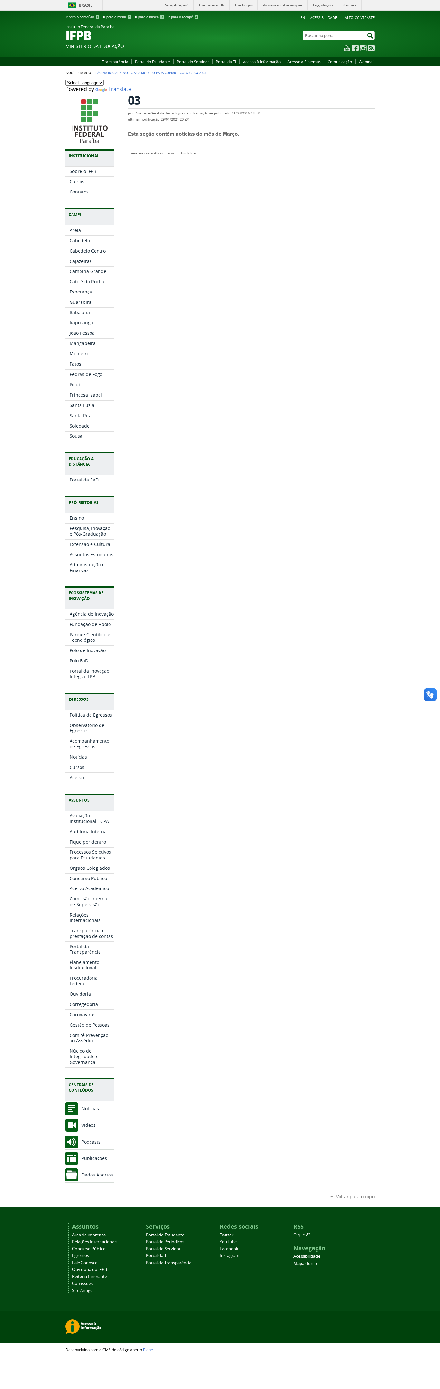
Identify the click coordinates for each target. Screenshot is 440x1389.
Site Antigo (82, 1290)
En (303, 17)
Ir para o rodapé (182, 17)
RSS (371, 48)
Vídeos (88, 1125)
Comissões (82, 1283)
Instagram (363, 48)
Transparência (115, 61)
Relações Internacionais (94, 1242)
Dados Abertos (97, 1175)
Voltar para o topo (355, 1197)
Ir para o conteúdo (81, 17)
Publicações (94, 1158)
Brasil (85, 5)
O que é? (301, 1235)
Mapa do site (305, 1263)
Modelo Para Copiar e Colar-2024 (169, 72)
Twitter (226, 1235)
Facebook (355, 48)
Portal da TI (226, 61)
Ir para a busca (149, 17)
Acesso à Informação (262, 61)
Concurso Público (89, 1249)
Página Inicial (107, 72)
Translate (119, 89)
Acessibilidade (323, 17)
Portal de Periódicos (165, 1242)
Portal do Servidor (193, 61)
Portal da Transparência (168, 1262)
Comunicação (340, 61)
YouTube (347, 48)
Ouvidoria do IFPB (89, 1269)
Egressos (80, 1255)
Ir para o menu (116, 17)
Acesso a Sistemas (304, 61)
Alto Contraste (360, 17)
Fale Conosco (85, 1262)
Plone (148, 1349)
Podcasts (90, 1142)
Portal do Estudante (152, 61)
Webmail (367, 61)
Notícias (130, 72)
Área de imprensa (89, 1235)
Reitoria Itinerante (89, 1276)
